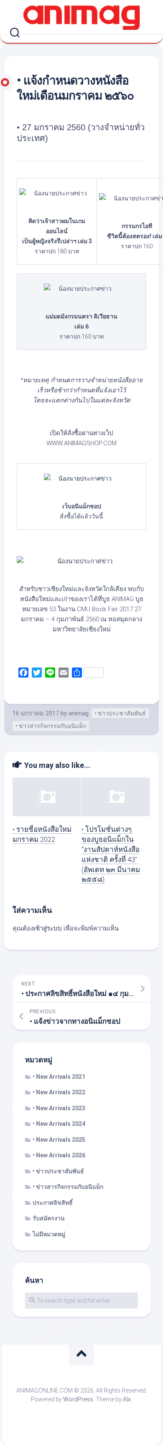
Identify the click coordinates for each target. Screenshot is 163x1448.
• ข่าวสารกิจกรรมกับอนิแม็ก (50, 726)
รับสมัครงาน (49, 1218)
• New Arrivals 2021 (59, 1076)
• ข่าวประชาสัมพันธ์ (120, 713)
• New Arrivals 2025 (59, 1139)
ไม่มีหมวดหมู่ (49, 1234)
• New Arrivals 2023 (59, 1108)
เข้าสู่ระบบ (47, 928)
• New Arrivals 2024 (59, 1123)
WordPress (78, 1399)
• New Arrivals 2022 (59, 1092)
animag (79, 713)
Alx (127, 1399)
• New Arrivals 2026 (59, 1155)
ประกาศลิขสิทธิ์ (53, 1202)
